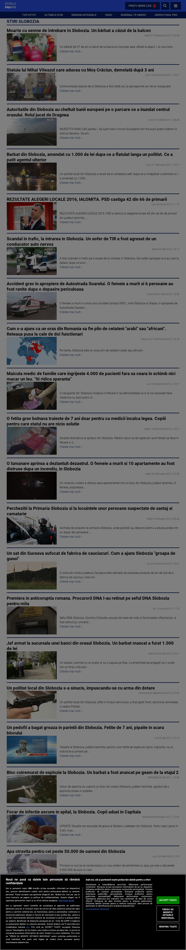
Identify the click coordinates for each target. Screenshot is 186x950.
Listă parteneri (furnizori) (97, 909)
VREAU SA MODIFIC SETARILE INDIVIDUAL (167, 913)
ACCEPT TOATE (168, 900)
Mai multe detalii (66, 900)
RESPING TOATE (168, 926)
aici (28, 927)
